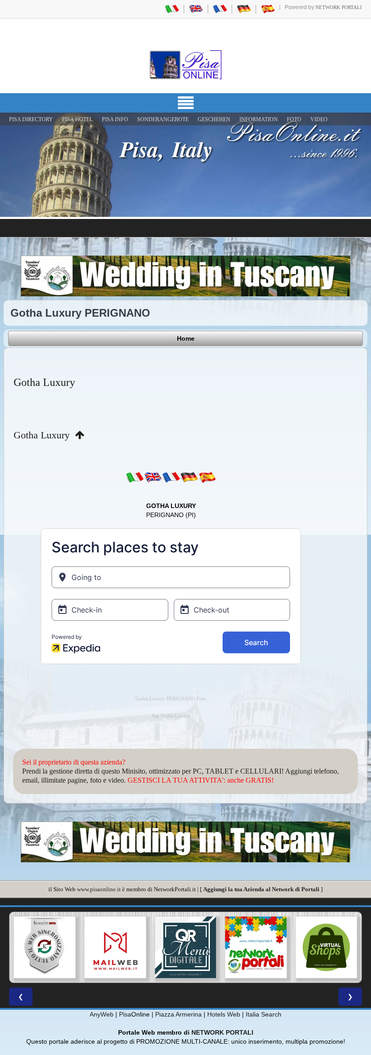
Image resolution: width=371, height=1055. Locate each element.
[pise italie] (220, 8)
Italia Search (263, 1014)
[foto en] (153, 477)
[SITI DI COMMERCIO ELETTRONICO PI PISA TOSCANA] (256, 947)
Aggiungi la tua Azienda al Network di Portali (261, 889)
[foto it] (135, 477)
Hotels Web (223, 1014)
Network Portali (338, 7)
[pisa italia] (172, 8)
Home (186, 338)
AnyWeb (102, 1014)
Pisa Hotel (77, 119)
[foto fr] (171, 477)
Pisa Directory (31, 119)
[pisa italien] (244, 8)
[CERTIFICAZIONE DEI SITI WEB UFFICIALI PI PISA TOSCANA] (326, 947)
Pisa (125, 1014)
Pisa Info (115, 119)
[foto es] (207, 477)
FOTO (294, 119)
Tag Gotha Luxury (171, 715)
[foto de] (189, 477)
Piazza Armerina (178, 1014)
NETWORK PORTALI (222, 1032)
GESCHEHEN (214, 119)
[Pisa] (185, 65)
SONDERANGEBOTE (163, 119)
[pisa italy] (196, 8)
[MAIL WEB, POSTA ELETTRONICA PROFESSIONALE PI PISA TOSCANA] (45, 947)
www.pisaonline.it (99, 889)
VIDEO (319, 119)
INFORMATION (258, 119)
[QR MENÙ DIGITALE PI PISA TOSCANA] (115, 947)
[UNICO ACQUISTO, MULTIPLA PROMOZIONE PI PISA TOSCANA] (185, 947)
